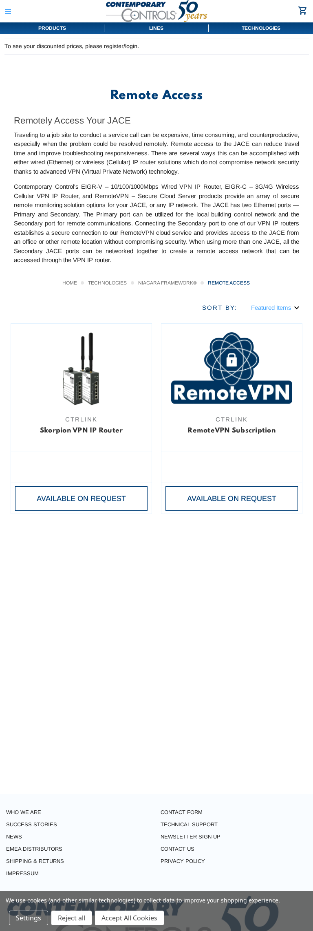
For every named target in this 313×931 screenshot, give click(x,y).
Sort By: (220, 307)
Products (52, 28)
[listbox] (275, 307)
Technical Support (189, 824)
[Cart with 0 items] (304, 11)
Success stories (31, 824)
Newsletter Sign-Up (190, 837)
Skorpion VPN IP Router (81, 430)
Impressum (22, 873)
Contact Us (177, 849)
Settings (28, 917)
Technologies (261, 28)
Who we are (23, 812)
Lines (156, 28)
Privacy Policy (183, 861)
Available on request (81, 498)
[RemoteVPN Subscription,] (231, 369)
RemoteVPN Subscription (231, 430)
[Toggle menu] (8, 11)
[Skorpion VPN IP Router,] (81, 369)
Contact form (182, 812)
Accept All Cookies (129, 917)
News (14, 837)
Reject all (71, 917)
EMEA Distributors (34, 849)
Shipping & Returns (35, 861)
